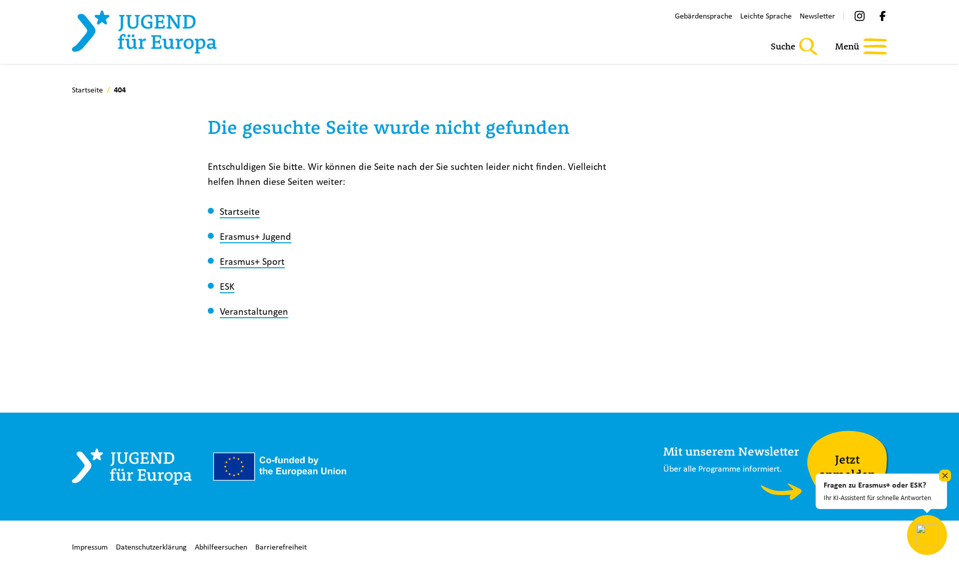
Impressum (90, 547)
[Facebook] (882, 15)
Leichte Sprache (766, 15)
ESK (227, 286)
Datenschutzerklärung (151, 547)
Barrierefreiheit (281, 547)
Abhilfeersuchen (221, 547)
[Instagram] (859, 15)
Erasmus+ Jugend (255, 236)
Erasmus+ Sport (252, 261)
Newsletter (817, 15)
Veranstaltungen (254, 311)
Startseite (240, 211)
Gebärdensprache (703, 15)
